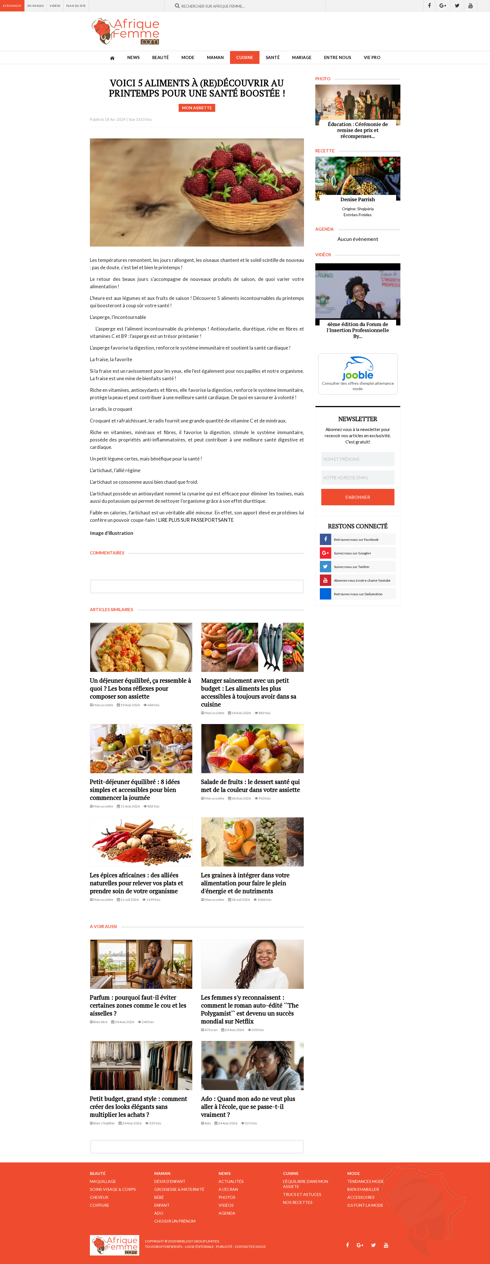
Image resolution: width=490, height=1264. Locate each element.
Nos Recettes (297, 1202)
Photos (227, 1197)
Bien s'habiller (363, 1189)
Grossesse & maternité (179, 1189)
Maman (215, 57)
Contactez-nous (250, 1246)
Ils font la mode (365, 1205)
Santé (273, 57)
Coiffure (99, 1205)
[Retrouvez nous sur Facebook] (429, 5)
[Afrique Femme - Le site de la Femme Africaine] (125, 31)
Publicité (224, 1246)
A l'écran (228, 1189)
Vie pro (372, 57)
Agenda (227, 1213)
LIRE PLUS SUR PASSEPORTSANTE (196, 520)
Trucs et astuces (302, 1194)
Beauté (160, 57)
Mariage (302, 57)
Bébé (159, 1197)
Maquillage (103, 1181)
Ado (158, 1213)
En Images (36, 5)
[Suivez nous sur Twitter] (457, 5)
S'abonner (357, 497)
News (133, 57)
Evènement (12, 5)
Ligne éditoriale (199, 1246)
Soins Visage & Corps (113, 1189)
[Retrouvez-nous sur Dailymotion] (483, 5)
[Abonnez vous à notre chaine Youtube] (470, 5)
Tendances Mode (365, 1181)
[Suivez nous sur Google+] (443, 5)
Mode (188, 57)
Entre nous (337, 57)
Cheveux (99, 1197)
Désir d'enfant (169, 1181)
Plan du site (76, 5)
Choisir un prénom (174, 1221)
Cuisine (244, 57)
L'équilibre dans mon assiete (305, 1184)
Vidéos (55, 5)
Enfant (162, 1205)
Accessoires (361, 1197)
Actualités (231, 1181)
